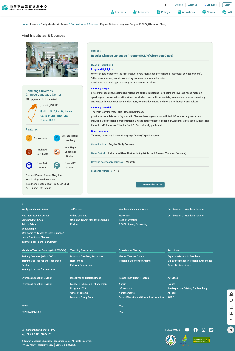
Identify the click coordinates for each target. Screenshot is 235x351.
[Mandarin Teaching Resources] (231, 307)
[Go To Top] (231, 320)
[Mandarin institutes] (231, 294)
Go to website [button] (150, 184)
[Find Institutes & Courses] (231, 300)
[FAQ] (231, 313)
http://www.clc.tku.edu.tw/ (42, 99)
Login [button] (227, 5)
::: (160, 5)
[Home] (24, 7)
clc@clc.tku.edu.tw (44, 179)
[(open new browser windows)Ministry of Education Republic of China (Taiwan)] (170, 340)
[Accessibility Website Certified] (201, 340)
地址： (56, 115)
